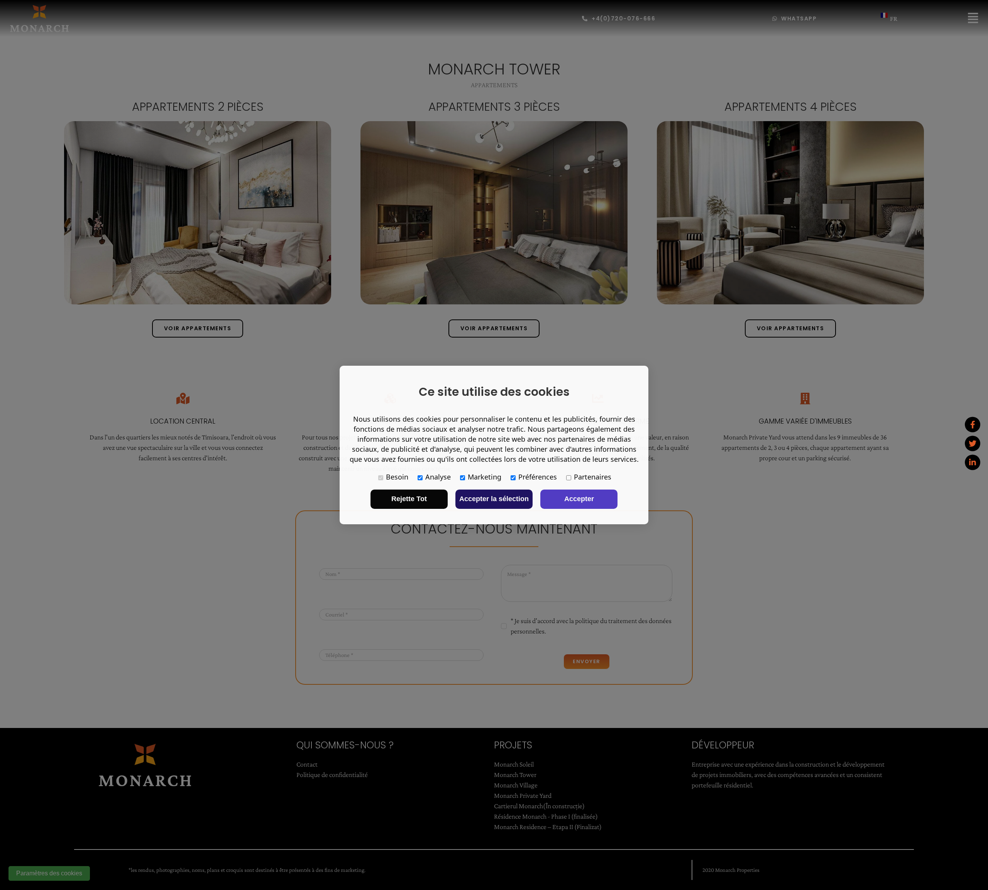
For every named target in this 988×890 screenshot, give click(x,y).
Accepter (579, 499)
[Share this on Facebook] (972, 424)
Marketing (484, 476)
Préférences (537, 476)
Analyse (438, 476)
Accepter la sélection (494, 499)
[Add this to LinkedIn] (972, 462)
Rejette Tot (409, 499)
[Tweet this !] (972, 443)
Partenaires (592, 476)
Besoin (397, 476)
